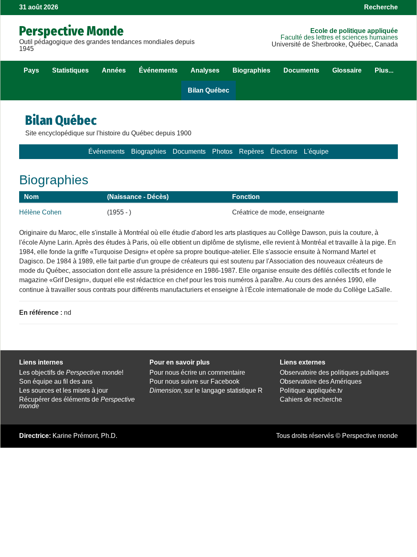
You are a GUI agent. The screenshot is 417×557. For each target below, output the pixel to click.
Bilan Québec (208, 90)
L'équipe (316, 151)
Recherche (381, 7)
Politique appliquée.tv (311, 390)
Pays (31, 70)
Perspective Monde (71, 31)
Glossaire (347, 70)
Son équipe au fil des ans (55, 381)
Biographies (251, 70)
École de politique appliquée (354, 30)
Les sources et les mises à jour (63, 390)
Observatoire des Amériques (321, 381)
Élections (283, 151)
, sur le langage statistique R (206, 390)
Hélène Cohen (40, 212)
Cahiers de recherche (311, 399)
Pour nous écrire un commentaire (197, 372)
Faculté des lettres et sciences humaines (339, 37)
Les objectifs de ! (71, 372)
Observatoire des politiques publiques (334, 372)
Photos (222, 151)
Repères (251, 151)
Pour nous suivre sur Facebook (194, 381)
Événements (158, 70)
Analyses (205, 70)
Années (114, 70)
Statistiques (70, 70)
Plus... (384, 70)
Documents (301, 70)
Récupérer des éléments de (77, 403)
